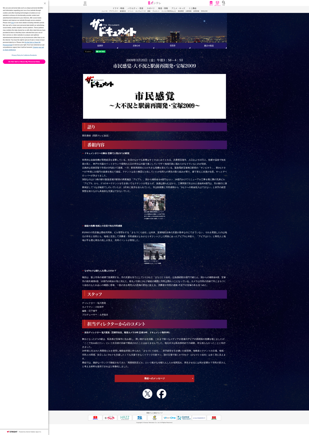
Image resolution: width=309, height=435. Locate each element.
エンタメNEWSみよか (169, 11)
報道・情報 (163, 8)
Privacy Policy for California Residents (24, 55)
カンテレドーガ (140, 11)
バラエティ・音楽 (135, 8)
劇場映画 (123, 11)
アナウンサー (113, 11)
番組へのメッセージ (154, 378)
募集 (148, 11)
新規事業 (181, 11)
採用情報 (196, 11)
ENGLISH (204, 11)
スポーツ (151, 8)
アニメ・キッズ (178, 8)
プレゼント (156, 11)
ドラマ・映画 (118, 8)
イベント (130, 11)
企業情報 (188, 11)
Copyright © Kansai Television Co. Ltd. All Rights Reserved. (154, 422)
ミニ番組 (192, 8)
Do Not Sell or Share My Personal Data (24, 62)
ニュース (104, 11)
